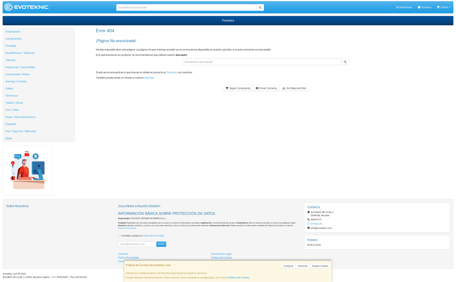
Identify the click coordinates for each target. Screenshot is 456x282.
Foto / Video (12, 109)
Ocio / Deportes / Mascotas (21, 131)
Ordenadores (13, 31)
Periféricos (12, 95)
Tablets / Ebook (14, 102)
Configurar (288, 266)
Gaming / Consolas (16, 81)
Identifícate (405, 7)
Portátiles (11, 45)
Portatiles (228, 20)
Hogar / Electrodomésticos (20, 117)
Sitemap (149, 77)
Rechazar (303, 266)
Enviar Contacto (268, 88)
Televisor (11, 60)
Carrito (444, 7)
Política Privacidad (128, 257)
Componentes (14, 38)
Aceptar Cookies (320, 266)
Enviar (161, 244)
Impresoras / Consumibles (20, 67)
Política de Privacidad (127, 228)
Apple (9, 138)
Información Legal (221, 253)
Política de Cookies (239, 277)
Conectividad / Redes (17, 74)
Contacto (426, 7)
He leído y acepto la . (143, 235)
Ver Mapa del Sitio (295, 88)
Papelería (11, 124)
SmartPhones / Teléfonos (20, 53)
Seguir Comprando (239, 88)
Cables (9, 88)
